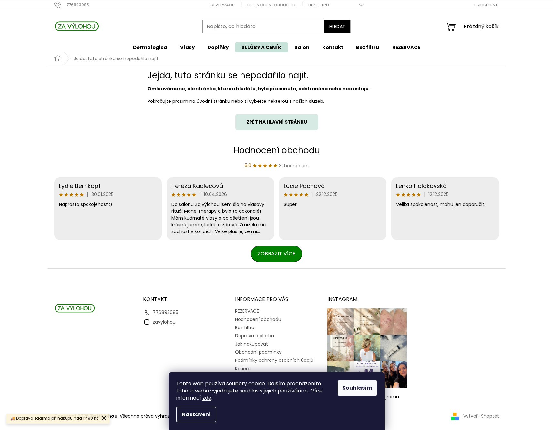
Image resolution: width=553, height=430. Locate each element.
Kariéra (243, 368)
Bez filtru (318, 5)
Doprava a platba (254, 335)
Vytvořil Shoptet (481, 416)
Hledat (337, 26)
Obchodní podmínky (258, 352)
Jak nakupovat (251, 344)
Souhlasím (357, 388)
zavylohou (164, 322)
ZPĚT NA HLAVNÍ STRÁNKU (276, 122)
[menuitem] (150, 47)
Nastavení (196, 414)
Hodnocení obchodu (271, 5)
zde (206, 398)
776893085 (165, 312)
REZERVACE (222, 5)
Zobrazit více (276, 253)
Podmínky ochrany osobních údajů (274, 360)
